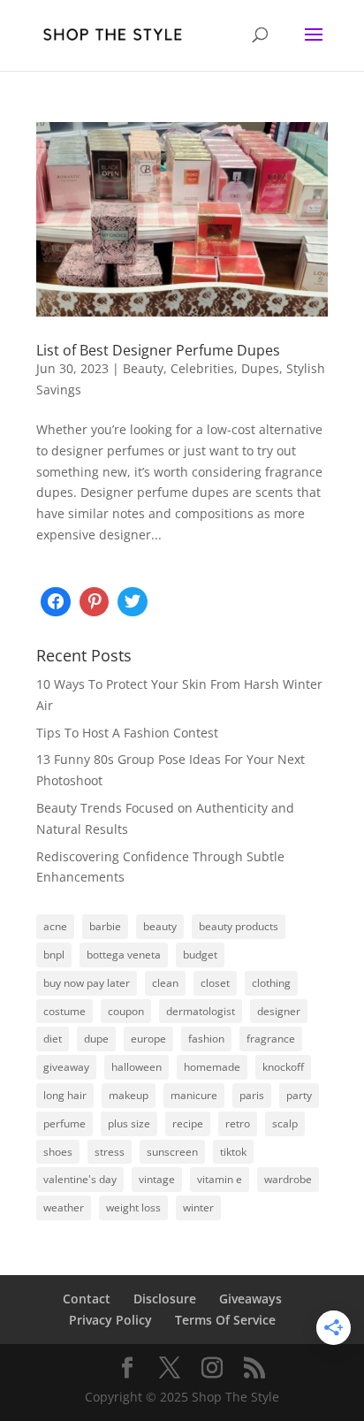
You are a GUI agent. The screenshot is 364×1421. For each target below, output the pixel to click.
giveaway (66, 1066)
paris (251, 1095)
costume (64, 1011)
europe (148, 1038)
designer (278, 1011)
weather (63, 1207)
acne (55, 926)
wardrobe (288, 1179)
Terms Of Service (225, 1319)
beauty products (238, 926)
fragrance (270, 1038)
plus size (129, 1123)
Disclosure (164, 1298)
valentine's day (80, 1179)
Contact (86, 1298)
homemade (212, 1066)
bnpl (53, 954)
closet (215, 982)
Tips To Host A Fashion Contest (127, 732)
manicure (194, 1095)
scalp (285, 1123)
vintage (157, 1179)
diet (52, 1038)
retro (237, 1123)
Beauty (143, 368)
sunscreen (172, 1151)
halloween (136, 1066)
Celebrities (202, 368)
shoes (57, 1151)
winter (198, 1207)
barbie (105, 926)
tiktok (233, 1151)
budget (200, 954)
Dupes (260, 368)
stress (110, 1151)
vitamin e (219, 1179)
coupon (126, 1011)
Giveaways (250, 1298)
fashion (206, 1038)
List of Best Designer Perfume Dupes (158, 350)
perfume (64, 1123)
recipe (187, 1123)
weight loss (133, 1207)
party (299, 1095)
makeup (128, 1095)
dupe (96, 1038)
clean (165, 982)
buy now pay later (86, 982)
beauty (160, 926)
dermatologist (200, 1011)
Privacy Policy (110, 1319)
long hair (65, 1095)
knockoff (283, 1066)
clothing (271, 982)
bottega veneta (124, 954)
